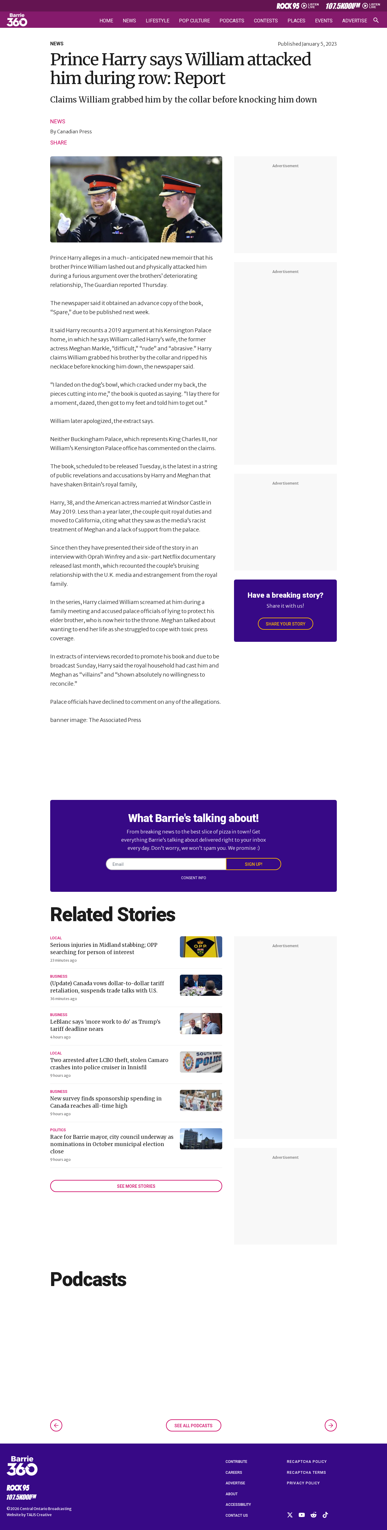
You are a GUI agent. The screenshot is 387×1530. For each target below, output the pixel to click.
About (232, 1494)
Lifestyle (157, 20)
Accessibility (238, 1504)
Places (296, 20)
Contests (266, 20)
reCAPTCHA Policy (307, 1462)
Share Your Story (285, 624)
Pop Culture (194, 20)
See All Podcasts (193, 1425)
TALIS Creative (39, 1514)
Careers (234, 1472)
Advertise (354, 20)
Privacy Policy (303, 1483)
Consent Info (193, 878)
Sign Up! (253, 864)
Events (324, 20)
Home (106, 20)
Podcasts (232, 20)
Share (58, 142)
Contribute (236, 1462)
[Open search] (376, 20)
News (129, 20)
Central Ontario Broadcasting (46, 1508)
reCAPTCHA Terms (306, 1472)
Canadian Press (74, 131)
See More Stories (136, 1186)
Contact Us (237, 1515)
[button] (56, 1425)
